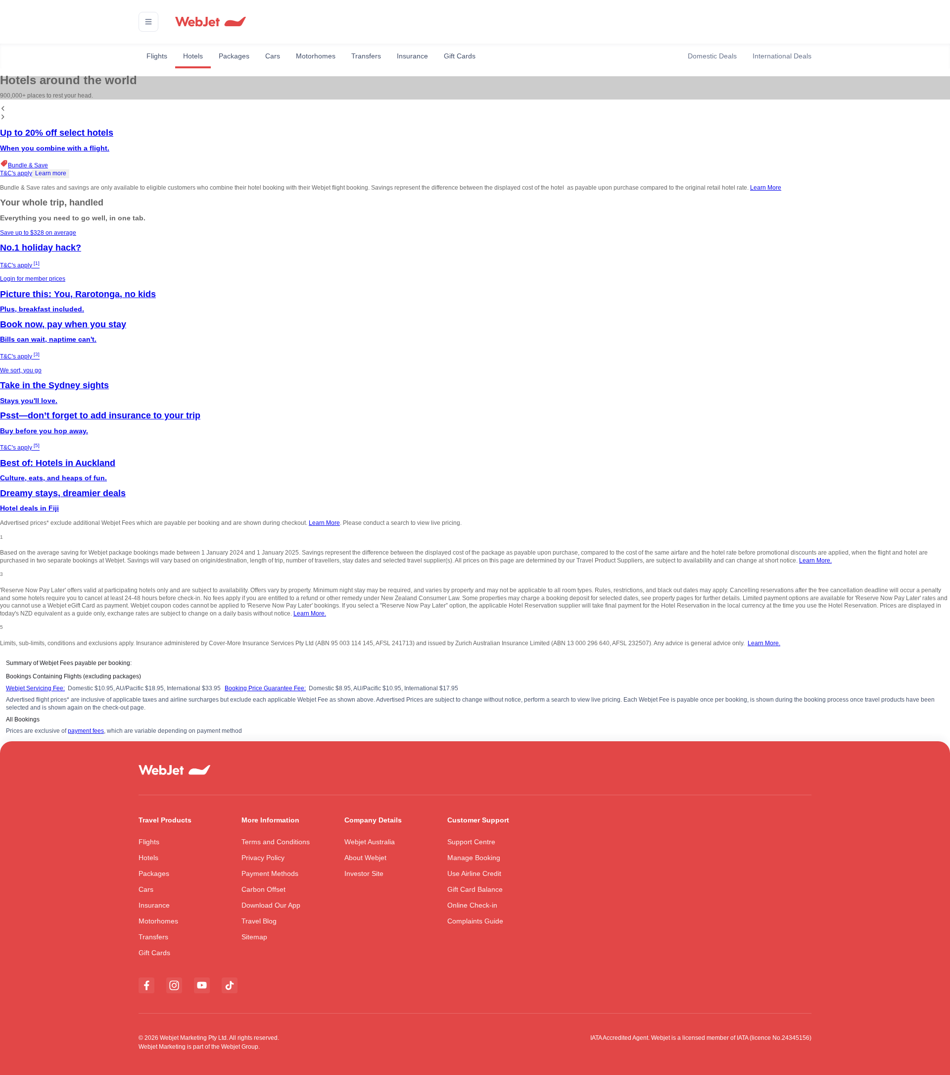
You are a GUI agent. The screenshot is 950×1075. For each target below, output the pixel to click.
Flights (156, 56)
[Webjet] (210, 22)
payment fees (86, 730)
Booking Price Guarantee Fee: (265, 688)
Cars (272, 56)
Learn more (50, 173)
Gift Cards (459, 56)
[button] (148, 22)
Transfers (366, 56)
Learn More (765, 187)
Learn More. (815, 560)
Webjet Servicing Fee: (35, 688)
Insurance (412, 56)
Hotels (193, 56)
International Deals (782, 56)
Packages (234, 56)
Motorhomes (315, 56)
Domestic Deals (712, 56)
